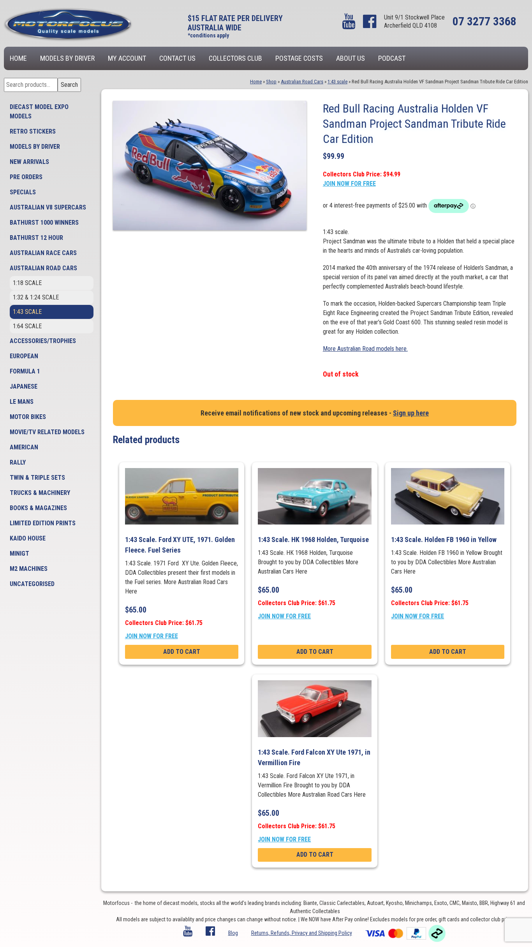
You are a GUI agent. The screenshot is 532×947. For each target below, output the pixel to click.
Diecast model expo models (39, 111)
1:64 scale (27, 326)
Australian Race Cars (43, 253)
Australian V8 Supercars (48, 207)
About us (350, 58)
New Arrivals (29, 161)
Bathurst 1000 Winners (44, 222)
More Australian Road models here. (365, 348)
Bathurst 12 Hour (36, 237)
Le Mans (21, 401)
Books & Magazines (38, 508)
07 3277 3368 (484, 21)
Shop (271, 81)
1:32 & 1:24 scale (36, 297)
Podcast (391, 58)
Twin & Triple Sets (37, 477)
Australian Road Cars (43, 268)
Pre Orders (26, 177)
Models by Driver (67, 58)
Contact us (177, 58)
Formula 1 (25, 371)
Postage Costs (299, 58)
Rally (18, 462)
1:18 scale (27, 283)
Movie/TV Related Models (47, 432)
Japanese (23, 386)
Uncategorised (32, 584)
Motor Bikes (28, 417)
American (24, 447)
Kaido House (28, 538)
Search (69, 84)
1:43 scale (27, 311)
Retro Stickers (33, 131)
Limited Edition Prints (43, 523)
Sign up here (411, 413)
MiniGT (19, 553)
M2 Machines (29, 568)
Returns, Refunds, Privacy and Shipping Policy (301, 933)
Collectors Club (235, 58)
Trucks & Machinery (40, 492)
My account (127, 58)
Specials (23, 192)
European (24, 356)
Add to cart (181, 651)
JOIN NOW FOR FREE (349, 183)
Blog (233, 933)
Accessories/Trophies (43, 341)
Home (18, 58)
